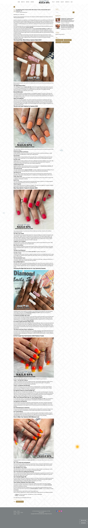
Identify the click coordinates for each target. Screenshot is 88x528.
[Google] (59, 511)
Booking (83, 522)
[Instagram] (61, 511)
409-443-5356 (83, 520)
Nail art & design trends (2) (60, 34)
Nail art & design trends (23, 12)
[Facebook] (57, 511)
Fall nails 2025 (58, 42)
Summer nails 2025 (20, 501)
